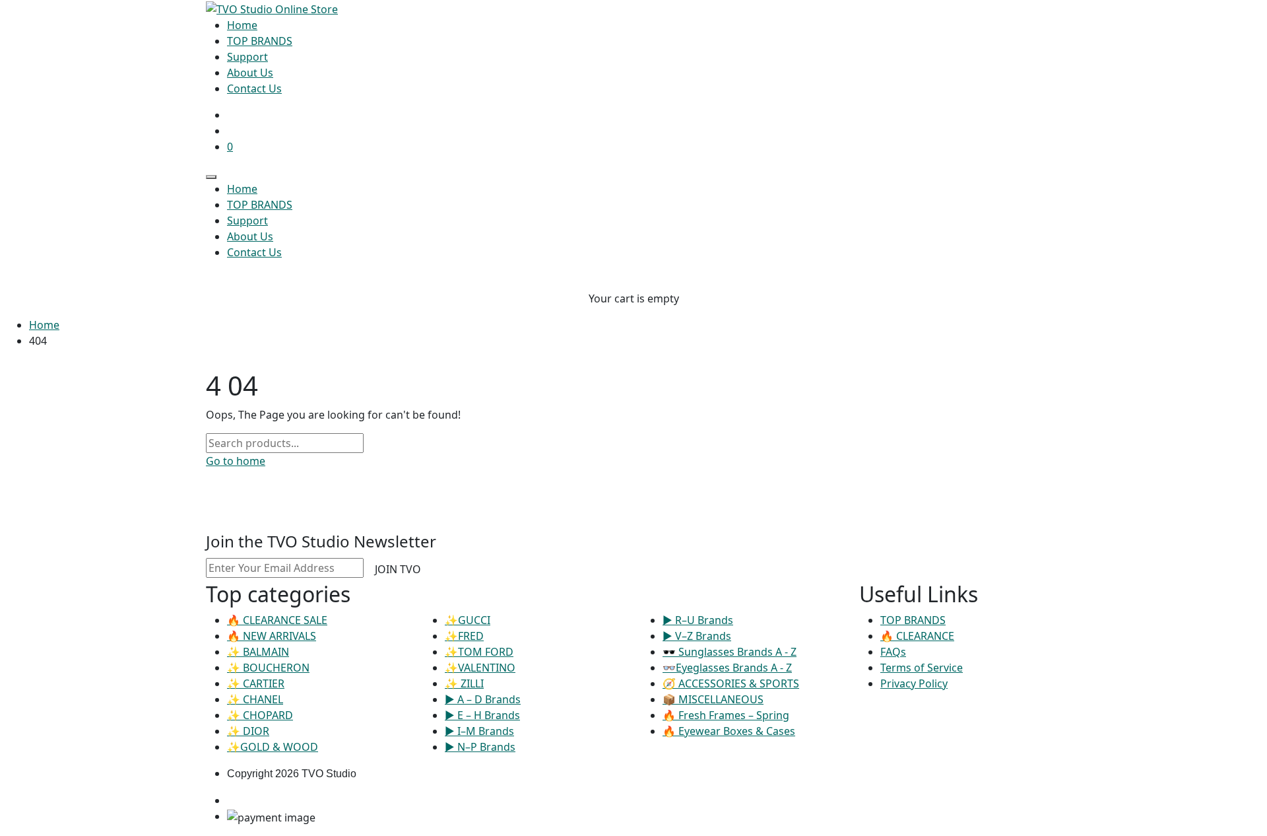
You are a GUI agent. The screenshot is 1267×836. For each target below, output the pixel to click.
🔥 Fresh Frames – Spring (726, 715)
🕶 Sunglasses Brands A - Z (729, 651)
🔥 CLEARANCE (917, 636)
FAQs (893, 651)
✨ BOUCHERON (268, 667)
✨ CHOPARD (260, 715)
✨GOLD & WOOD (272, 747)
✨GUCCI (467, 620)
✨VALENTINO (480, 667)
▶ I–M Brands (479, 731)
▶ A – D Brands (483, 699)
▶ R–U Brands (698, 620)
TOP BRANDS (913, 620)
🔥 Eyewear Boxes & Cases (729, 731)
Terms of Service (921, 667)
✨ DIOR (248, 731)
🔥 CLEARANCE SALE (277, 620)
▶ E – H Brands (482, 715)
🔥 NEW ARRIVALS (271, 636)
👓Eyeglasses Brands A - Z (727, 667)
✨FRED (464, 636)
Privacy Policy (914, 683)
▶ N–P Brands (480, 747)
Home (44, 325)
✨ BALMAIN (258, 651)
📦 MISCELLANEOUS (713, 699)
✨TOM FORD (479, 651)
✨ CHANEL (255, 699)
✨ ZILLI (464, 683)
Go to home (235, 461)
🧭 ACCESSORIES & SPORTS (731, 683)
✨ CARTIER (255, 683)
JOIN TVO (398, 569)
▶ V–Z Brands (697, 636)
